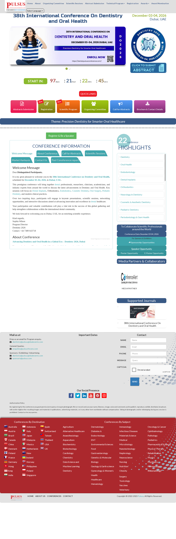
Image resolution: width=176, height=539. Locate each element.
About (38, 3)
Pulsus (141, 496)
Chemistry (68, 457)
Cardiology (68, 453)
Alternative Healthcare (73, 431)
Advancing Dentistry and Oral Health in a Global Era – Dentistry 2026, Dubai (49, 241)
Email (123, 347)
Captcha (121, 367)
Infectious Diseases (128, 431)
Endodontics (65, 191)
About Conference (47, 153)
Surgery (123, 476)
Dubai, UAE (55, 180)
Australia (12, 426)
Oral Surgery (95, 191)
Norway (30, 462)
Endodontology (128, 172)
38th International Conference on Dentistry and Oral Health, (81, 177)
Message (121, 360)
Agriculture (68, 426)
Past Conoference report (65, 160)
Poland (30, 470)
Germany (12, 462)
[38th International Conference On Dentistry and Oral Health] (141, 312)
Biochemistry (69, 444)
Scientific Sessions (74, 3)
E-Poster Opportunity (154, 253)
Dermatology (97, 426)
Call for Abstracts (121, 109)
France (11, 457)
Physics (151, 457)
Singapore (31, 475)
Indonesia (31, 426)
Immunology (125, 426)
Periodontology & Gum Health (135, 217)
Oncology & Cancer (157, 426)
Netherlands (32, 448)
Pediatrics (152, 440)
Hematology (97, 484)
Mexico (30, 444)
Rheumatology (154, 470)
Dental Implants (39, 191)
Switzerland (50, 431)
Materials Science (127, 435)
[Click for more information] (148, 45)
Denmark (12, 448)
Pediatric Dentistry (130, 209)
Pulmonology (154, 466)
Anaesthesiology (71, 435)
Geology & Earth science (102, 466)
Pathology (152, 435)
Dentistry (125, 157)
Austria (11, 431)
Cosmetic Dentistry (80, 191)
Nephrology (125, 453)
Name (123, 340)
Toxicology (124, 481)
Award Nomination (160, 3)
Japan (29, 435)
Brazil (11, 435)
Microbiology (126, 444)
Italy (29, 431)
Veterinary (124, 489)
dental (57, 184)
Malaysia (31, 440)
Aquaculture (68, 440)
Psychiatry (153, 462)
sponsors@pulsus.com (22, 358)
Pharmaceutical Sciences (159, 444)
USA (47, 444)
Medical (123, 440)
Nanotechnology (127, 448)
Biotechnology (70, 448)
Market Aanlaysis (21, 160)
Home (30, 3)
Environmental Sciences (102, 444)
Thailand (49, 440)
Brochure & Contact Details (150, 109)
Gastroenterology (99, 453)
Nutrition (123, 466)
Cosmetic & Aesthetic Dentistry (135, 202)
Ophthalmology (155, 431)
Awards (144, 3)
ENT (93, 440)
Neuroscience (125, 457)
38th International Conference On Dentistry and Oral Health (142, 324)
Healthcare (96, 479)
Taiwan (48, 435)
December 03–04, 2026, (35, 180)
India (10, 475)
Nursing (123, 462)
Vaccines (123, 485)
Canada (12, 440)
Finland (11, 453)
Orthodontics (127, 187)
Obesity (123, 470)
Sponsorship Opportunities (143, 242)
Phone (122, 353)
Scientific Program (67, 105)
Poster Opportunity (129, 253)
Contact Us (41, 160)
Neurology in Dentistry (131, 194)
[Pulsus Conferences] (16, 498)
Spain (47, 426)
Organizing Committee (53, 3)
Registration (133, 3)
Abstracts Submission (23, 109)
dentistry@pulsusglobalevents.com (28, 342)
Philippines (32, 466)
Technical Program (114, 3)
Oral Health (126, 164)
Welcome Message (22, 153)
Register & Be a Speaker (61, 135)
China (11, 444)
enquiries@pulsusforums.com (25, 349)
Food (93, 448)
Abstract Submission (94, 3)
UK (46, 448)
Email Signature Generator (100, 239)
